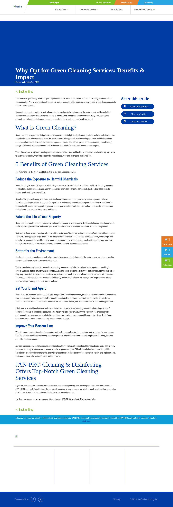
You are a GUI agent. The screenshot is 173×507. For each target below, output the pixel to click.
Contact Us (138, 459)
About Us (103, 454)
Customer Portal (140, 473)
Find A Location (105, 2)
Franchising (149, 2)
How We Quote (116, 9)
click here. (86, 421)
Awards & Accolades (107, 459)
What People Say (69, 473)
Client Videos (104, 464)
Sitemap (116, 499)
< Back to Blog (24, 91)
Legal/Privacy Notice (142, 468)
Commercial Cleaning (88, 9)
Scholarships (104, 477)
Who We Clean (60, 9)
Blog (101, 473)
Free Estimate (126, 2)
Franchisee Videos (106, 468)
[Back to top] (166, 500)
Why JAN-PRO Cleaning (143, 9)
